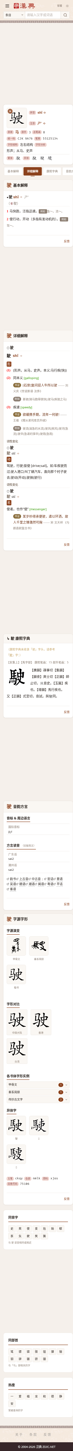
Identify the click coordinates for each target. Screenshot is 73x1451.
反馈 (67, 241)
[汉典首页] (24, 6)
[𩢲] (42, 158)
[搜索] (65, 15)
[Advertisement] (36, 61)
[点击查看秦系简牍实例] (38, 946)
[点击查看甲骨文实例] (16, 946)
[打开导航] (7, 6)
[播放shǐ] (45, 113)
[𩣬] (50, 158)
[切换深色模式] (67, 5)
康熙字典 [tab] (52, 171)
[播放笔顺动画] (10, 111)
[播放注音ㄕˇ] (44, 123)
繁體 (59, 6)
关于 (19, 1434)
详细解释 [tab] (32, 171)
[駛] (18, 158)
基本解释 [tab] (13, 171)
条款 (33, 1434)
